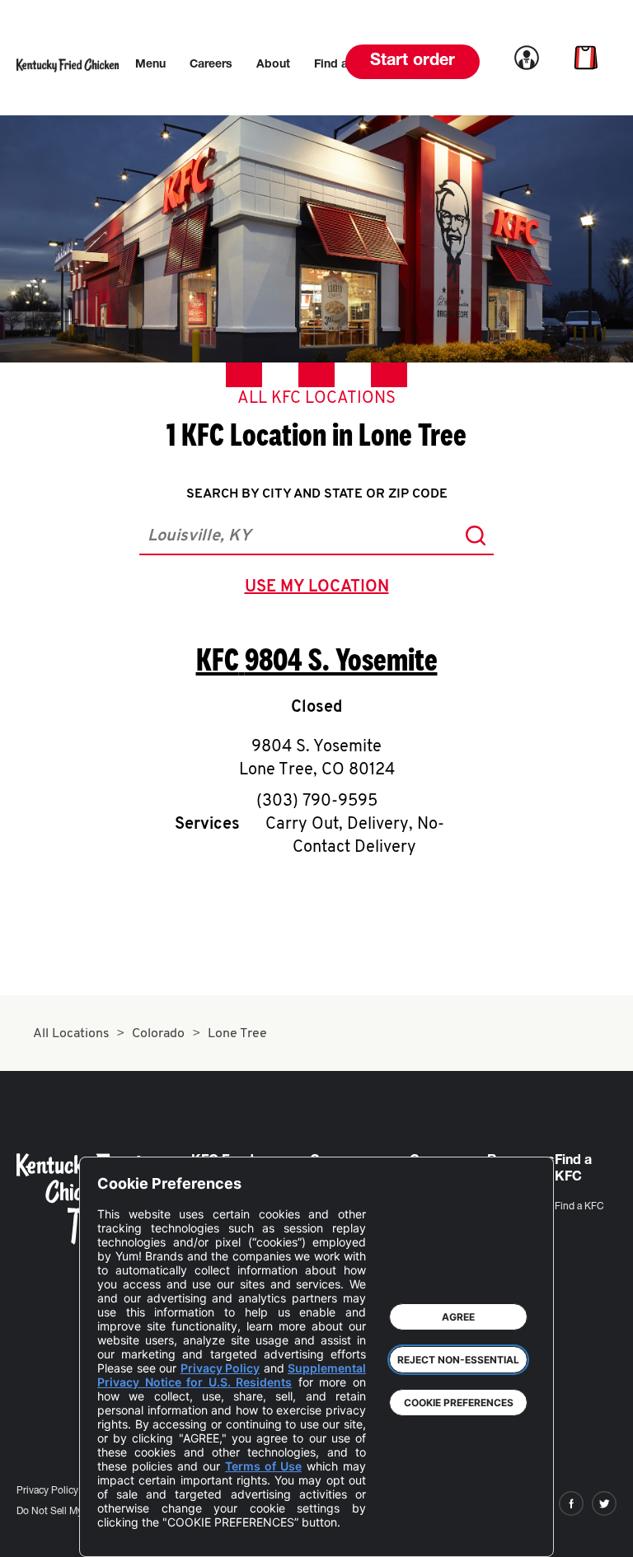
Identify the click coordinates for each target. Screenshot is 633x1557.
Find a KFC (579, 1207)
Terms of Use (263, 1466)
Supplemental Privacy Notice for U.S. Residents (231, 1375)
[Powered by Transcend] (123, 1532)
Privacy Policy (47, 1491)
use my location (320, 589)
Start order (412, 62)
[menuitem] (150, 65)
